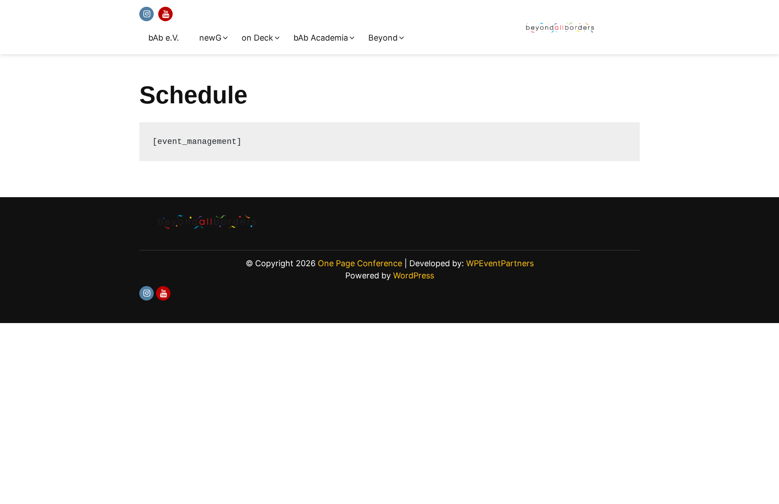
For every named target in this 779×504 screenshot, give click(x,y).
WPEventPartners (500, 263)
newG (210, 37)
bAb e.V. (163, 37)
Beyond (383, 37)
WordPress (413, 275)
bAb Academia (320, 37)
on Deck (257, 37)
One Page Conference (360, 263)
